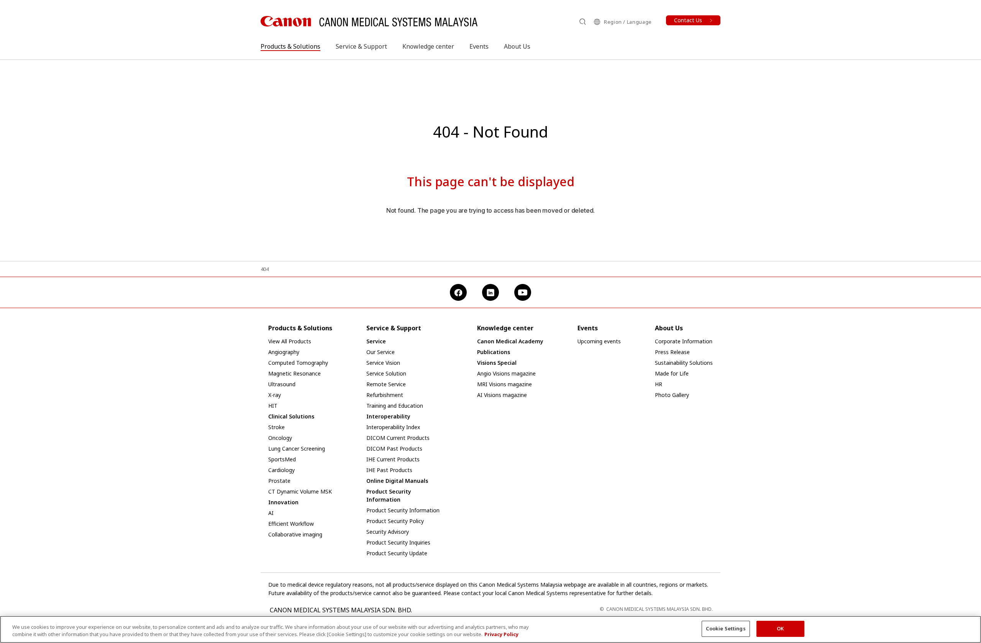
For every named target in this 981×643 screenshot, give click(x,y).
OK (780, 628)
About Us (517, 46)
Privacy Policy (501, 634)
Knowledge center (428, 46)
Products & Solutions (290, 46)
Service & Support (361, 46)
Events (479, 46)
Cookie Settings (726, 628)
